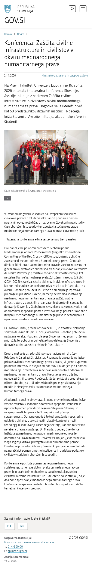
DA (9, 526)
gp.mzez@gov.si (17, 551)
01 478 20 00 (15, 546)
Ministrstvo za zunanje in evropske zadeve (65, 75)
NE (22, 526)
